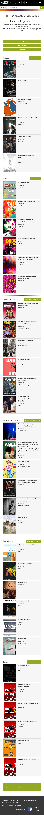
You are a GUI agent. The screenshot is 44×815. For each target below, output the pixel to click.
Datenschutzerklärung (8, 802)
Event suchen (22, 45)
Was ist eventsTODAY (16, 800)
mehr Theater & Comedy (32, 299)
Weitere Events (12, 787)
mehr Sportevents (33, 662)
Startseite (22, 42)
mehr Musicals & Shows (32, 420)
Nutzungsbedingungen (30, 800)
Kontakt (18, 802)
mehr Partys (35, 179)
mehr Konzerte (34, 58)
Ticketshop (22, 49)
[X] (37, 809)
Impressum (5, 800)
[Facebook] (30, 809)
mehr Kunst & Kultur (33, 541)
